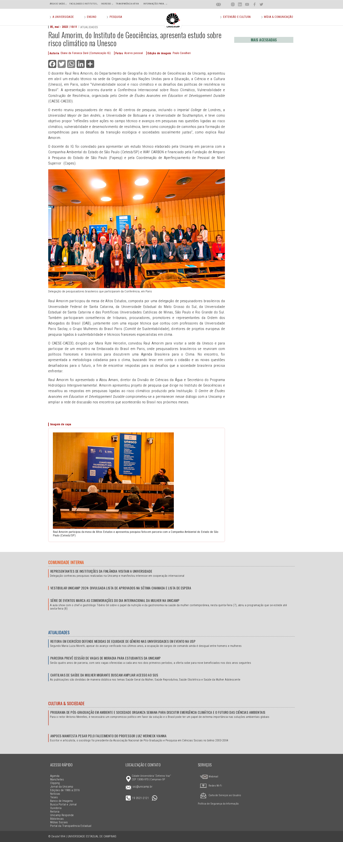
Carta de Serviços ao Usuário (225, 795)
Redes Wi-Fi (215, 785)
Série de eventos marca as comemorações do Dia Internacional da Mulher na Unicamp (114, 600)
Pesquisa (116, 17)
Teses (54, 797)
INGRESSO (106, 3)
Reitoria (54, 811)
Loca (226, 4)
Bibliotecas (57, 818)
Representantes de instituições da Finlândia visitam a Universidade (101, 571)
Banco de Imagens (61, 801)
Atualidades (58, 632)
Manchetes (57, 779)
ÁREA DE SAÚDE (57, 3)
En (218, 4)
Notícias (55, 793)
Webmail (213, 776)
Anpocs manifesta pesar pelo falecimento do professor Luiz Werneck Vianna (108, 736)
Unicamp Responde (62, 815)
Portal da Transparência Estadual (70, 826)
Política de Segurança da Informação (218, 803)
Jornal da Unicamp (61, 786)
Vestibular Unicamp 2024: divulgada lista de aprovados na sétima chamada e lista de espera (120, 588)
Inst (233, 4)
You (247, 4)
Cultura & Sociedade (66, 703)
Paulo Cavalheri (182, 53)
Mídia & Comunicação (278, 17)
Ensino (91, 17)
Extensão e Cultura (237, 17)
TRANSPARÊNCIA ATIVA (127, 3)
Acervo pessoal (133, 53)
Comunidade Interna (66, 562)
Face (254, 4)
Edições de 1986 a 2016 (65, 790)
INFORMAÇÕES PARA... (154, 3)
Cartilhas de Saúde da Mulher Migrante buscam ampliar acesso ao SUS (104, 675)
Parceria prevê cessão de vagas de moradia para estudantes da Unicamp (105, 658)
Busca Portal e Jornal (63, 804)
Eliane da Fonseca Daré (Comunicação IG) (86, 53)
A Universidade (63, 17)
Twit (261, 4)
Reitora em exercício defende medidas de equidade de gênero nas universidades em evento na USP (122, 641)
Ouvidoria (55, 808)
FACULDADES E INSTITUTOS (82, 3)
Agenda (54, 776)
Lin (240, 4)
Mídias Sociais (59, 822)
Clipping (55, 783)
